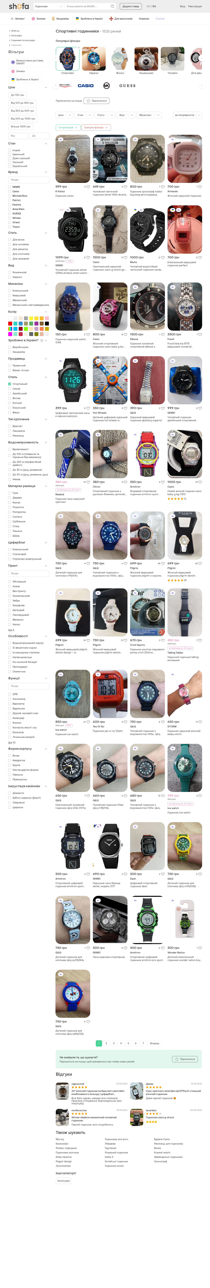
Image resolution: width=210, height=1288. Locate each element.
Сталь (16, 526)
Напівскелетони (22, 657)
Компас (17, 722)
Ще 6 (11, 630)
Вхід (182, 6)
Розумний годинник (116, 1152)
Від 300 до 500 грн (22, 110)
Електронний (20, 290)
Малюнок (18, 619)
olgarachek (78, 1084)
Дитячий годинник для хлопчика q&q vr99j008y (182, 885)
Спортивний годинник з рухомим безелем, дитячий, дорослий (109, 493)
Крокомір (18, 732)
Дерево (17, 497)
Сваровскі (19, 802)
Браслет (17, 426)
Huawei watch (162, 1152)
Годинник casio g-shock (160, 1117)
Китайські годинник (116, 1161)
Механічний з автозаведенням (31, 305)
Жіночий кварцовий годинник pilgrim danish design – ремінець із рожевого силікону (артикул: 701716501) (109, 651)
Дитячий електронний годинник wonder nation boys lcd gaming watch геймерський (184, 959)
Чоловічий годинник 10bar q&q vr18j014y (108, 806)
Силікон (17, 516)
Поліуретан (19, 512)
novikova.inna (79, 1110)
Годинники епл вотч (116, 1139)
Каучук (16, 502)
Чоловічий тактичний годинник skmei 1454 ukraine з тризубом (109, 193)
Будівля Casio (162, 1139)
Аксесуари (63, 1180)
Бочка (16, 755)
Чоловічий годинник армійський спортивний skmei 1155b (182, 419)
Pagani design (64, 1161)
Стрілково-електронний (27, 559)
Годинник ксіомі (114, 1166)
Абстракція (19, 581)
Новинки (144, 18)
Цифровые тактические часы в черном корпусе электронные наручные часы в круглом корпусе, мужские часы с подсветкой (72, 415)
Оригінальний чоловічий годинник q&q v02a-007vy (70, 806)
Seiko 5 (109, 1157)
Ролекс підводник (66, 1148)
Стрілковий (19, 554)
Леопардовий (21, 615)
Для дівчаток (20, 249)
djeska (149, 1084)
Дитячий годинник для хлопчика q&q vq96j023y (69, 1032)
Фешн (16, 412)
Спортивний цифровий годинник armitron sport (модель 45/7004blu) (69, 885)
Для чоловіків (21, 244)
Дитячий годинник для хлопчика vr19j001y (68, 574)
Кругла (16, 765)
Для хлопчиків (21, 254)
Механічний (20, 300)
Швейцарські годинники (168, 1157)
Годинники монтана (67, 1152)
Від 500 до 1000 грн (23, 118)
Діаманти (18, 793)
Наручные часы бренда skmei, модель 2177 (106, 885)
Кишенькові (20, 272)
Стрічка (160, 18)
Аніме (16, 586)
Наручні (17, 277)
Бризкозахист (21, 449)
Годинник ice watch (66, 734)
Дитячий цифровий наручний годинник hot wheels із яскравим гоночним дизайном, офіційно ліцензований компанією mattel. (110, 419)
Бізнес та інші (21, 370)
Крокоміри (62, 1143)
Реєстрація (195, 6)
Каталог (20, 18)
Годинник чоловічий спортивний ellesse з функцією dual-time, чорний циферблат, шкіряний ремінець (146, 345)
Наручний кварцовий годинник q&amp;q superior (146, 419)
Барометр (18, 703)
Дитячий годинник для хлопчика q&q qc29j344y (69, 959)
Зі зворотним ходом (25, 647)
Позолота (18, 507)
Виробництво (21, 347)
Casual (16, 388)
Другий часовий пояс (25, 713)
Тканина (17, 531)
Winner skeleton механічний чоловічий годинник (94, 1119)
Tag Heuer (110, 1148)
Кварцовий (19, 295)
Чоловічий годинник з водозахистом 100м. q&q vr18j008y (144, 806)
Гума (15, 493)
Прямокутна (20, 779)
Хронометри (63, 1166)
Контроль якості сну (25, 727)
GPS (15, 694)
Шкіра (16, 535)
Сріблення (19, 521)
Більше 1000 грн (21, 126)
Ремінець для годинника (168, 1143)
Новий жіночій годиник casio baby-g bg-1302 (184, 493)
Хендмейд (62, 18)
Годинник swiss (64, 195)
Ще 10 (12, 742)
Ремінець (18, 435)
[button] (55, 58)
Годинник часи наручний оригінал (69, 500)
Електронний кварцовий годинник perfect (182, 264)
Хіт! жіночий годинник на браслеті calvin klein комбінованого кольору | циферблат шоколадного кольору (98, 1093)
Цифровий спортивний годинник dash (143, 885)
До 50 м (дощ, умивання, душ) (30, 474)
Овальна (18, 774)
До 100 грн (17, 95)
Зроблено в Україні (92, 18)
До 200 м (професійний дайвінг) (27, 463)
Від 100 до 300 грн (22, 103)
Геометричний (21, 596)
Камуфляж (19, 605)
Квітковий (18, 610)
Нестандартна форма (25, 770)
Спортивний (20, 384)
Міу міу (60, 1139)
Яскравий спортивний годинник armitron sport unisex (144, 493)
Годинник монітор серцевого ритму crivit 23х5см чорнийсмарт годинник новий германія (147, 651)
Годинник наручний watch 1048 (70, 341)
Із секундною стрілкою (26, 652)
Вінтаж (17, 398)
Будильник (19, 708)
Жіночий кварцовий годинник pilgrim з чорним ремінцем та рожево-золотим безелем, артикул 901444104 (145, 574)
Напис (16, 624)
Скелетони (19, 671)
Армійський (20, 393)
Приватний (19, 365)
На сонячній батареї (25, 662)
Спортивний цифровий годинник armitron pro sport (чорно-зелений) (146, 959)
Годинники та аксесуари (23, 40)
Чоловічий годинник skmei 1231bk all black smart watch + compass (72, 271)
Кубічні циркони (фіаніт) (27, 797)
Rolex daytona (64, 1157)
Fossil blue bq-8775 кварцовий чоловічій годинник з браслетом (181, 345)
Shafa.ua (15, 31)
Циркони (18, 807)
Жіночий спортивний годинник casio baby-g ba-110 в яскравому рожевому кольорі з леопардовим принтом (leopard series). (108, 345)
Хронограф (160, 1161)
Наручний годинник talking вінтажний (183, 659)
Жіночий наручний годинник (184, 195)
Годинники (16, 45)
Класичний (19, 407)
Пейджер (110, 1143)
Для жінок (18, 239)
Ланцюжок (19, 431)
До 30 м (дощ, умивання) (27, 469)
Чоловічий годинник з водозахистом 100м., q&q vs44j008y (145, 733)
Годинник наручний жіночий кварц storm (184, 733)
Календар (18, 718)
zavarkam (151, 1110)
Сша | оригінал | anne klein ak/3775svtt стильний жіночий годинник (173, 1093)
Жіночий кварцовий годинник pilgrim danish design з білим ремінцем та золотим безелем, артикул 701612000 (184, 574)
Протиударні (20, 666)
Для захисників (123, 18)
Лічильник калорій (23, 737)
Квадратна (19, 760)
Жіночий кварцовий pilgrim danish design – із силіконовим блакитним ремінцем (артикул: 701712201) (71, 651)
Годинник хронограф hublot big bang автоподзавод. (146, 193)
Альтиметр (19, 699)
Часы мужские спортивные (109, 957)
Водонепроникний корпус (28, 643)
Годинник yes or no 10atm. (108, 731)
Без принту (19, 591)
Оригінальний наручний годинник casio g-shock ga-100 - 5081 (109, 268)
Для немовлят (21, 258)
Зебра (16, 600)
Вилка (157, 1148)
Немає (17, 479)
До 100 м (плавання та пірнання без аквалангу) (27, 456)
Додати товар (131, 6)
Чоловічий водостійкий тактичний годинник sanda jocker (145, 268)
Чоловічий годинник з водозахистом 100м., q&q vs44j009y (108, 574)
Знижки (41, 18)
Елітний (17, 403)
